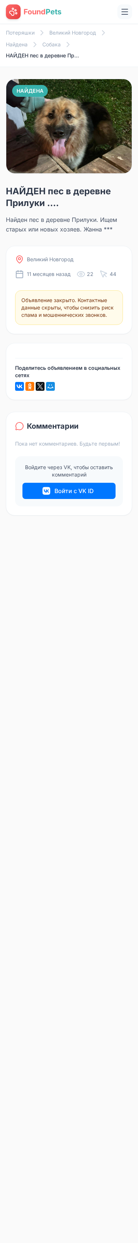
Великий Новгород (72, 32)
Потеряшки (20, 32)
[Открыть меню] (124, 11)
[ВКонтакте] (19, 386)
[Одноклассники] (29, 386)
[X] (40, 386)
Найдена (17, 44)
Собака (51, 44)
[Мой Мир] (50, 386)
